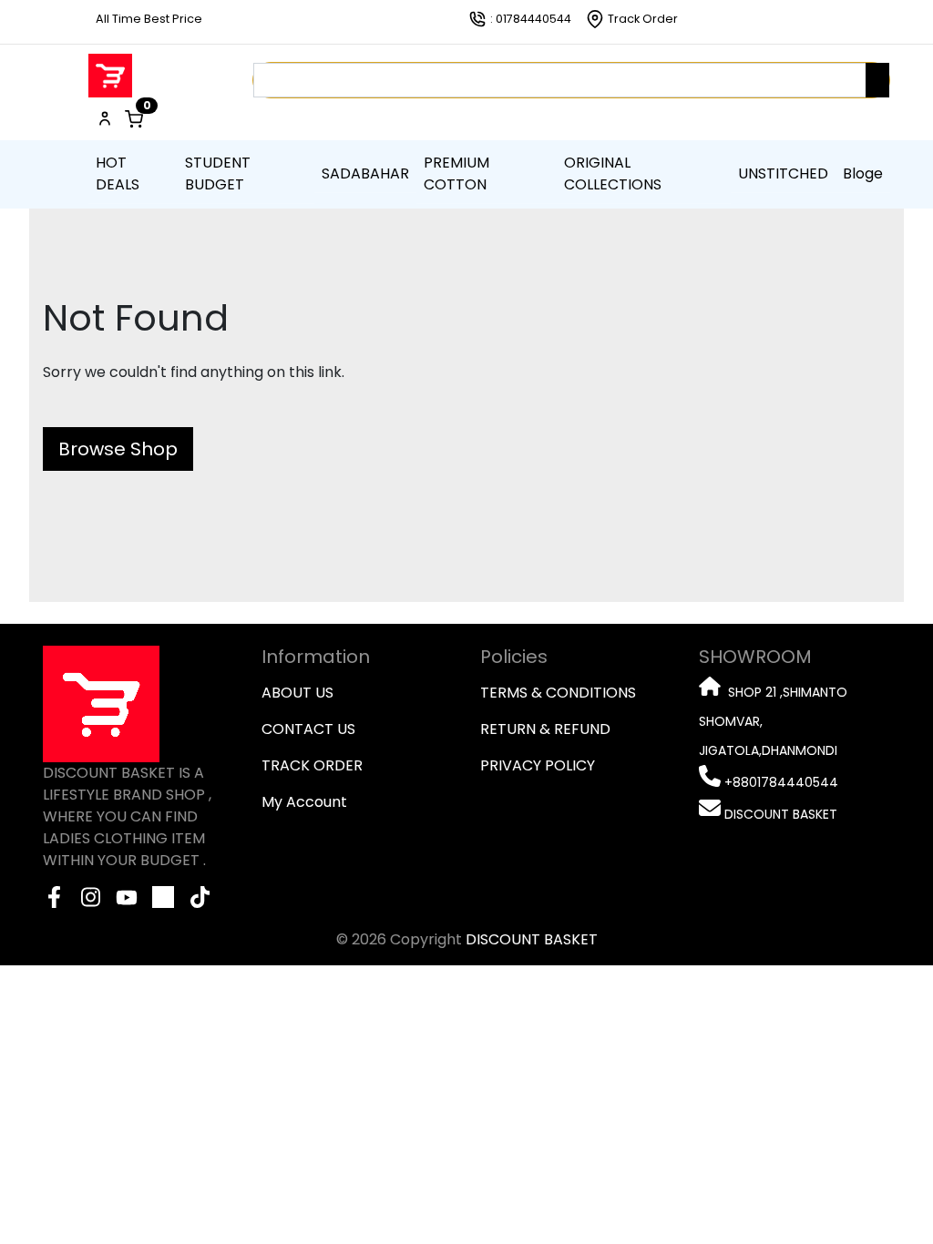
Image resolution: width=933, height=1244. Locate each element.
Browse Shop (118, 449)
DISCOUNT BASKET (532, 939)
